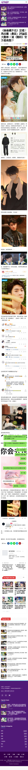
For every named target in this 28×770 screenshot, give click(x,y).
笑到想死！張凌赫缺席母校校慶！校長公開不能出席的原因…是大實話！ (17, 18)
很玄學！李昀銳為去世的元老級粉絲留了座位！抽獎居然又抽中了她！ (16, 23)
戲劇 (23, 43)
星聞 (26, 43)
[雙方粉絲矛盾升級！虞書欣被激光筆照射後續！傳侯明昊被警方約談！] (4, 665)
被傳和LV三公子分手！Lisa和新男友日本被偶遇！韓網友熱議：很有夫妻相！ (17, 642)
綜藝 (2, 733)
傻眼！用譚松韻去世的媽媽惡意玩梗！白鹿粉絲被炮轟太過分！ (17, 7)
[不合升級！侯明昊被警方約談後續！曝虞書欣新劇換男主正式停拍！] (4, 660)
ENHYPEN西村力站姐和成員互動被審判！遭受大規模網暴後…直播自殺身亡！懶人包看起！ (16, 625)
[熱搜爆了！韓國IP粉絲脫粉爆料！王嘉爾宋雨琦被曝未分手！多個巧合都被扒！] (4, 676)
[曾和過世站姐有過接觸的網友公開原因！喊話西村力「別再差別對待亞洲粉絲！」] (4, 632)
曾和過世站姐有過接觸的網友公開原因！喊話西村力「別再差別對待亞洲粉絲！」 (17, 631)
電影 (2, 744)
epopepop (16, 764)
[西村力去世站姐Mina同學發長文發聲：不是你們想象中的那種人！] (4, 637)
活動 (11, 756)
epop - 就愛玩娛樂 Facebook (7, 691)
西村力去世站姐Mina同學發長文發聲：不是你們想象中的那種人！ (16, 636)
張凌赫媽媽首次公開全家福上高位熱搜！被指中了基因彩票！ (17, 653)
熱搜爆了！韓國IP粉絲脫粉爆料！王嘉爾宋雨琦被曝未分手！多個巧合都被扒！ (17, 675)
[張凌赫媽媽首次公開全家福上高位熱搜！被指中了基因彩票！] (4, 654)
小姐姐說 (3, 741)
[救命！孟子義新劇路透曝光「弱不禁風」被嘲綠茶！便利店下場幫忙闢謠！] (4, 14)
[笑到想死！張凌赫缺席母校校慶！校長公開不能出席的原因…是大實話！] (4, 19)
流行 (2, 746)
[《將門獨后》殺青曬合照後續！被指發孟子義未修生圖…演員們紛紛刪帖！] (4, 648)
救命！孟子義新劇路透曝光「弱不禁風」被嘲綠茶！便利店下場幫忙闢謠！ (17, 12)
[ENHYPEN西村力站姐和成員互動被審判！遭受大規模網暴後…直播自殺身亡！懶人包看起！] (4, 625)
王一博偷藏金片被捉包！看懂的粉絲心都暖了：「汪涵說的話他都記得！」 (20, 567)
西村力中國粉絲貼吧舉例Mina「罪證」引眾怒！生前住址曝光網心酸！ (16, 670)
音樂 (2, 738)
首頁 (4, 754)
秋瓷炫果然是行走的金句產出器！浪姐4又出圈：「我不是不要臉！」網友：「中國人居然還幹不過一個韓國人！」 (7, 567)
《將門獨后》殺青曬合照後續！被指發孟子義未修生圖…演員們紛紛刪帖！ (17, 647)
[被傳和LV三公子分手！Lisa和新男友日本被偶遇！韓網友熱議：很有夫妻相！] (4, 643)
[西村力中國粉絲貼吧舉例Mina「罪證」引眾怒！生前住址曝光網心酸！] (4, 671)
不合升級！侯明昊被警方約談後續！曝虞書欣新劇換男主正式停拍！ (17, 659)
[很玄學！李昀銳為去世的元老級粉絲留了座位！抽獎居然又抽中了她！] (4, 24)
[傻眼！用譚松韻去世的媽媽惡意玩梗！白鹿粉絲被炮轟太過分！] (4, 8)
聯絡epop (22, 756)
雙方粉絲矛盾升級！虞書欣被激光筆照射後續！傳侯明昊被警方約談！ (16, 664)
